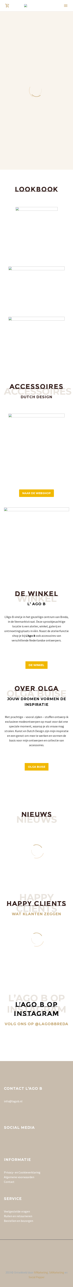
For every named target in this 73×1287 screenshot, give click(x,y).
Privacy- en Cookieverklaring (22, 1172)
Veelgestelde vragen (17, 1211)
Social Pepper (37, 1277)
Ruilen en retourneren (18, 1216)
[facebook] (6, 1141)
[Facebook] (31, 1249)
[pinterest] (20, 1141)
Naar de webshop (36, 493)
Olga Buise (36, 766)
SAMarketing (56, 1272)
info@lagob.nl (13, 1101)
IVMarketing (41, 1272)
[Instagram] (36, 1249)
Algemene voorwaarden (19, 1177)
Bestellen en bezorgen (18, 1221)
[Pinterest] (41, 1249)
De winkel (36, 665)
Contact (9, 1182)
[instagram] (13, 1141)
